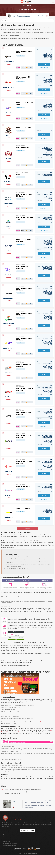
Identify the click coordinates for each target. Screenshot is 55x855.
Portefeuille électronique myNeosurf (21, 732)
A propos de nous (7, 839)
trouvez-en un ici (9, 594)
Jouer (43, 64)
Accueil (23, 5)
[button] (27, 789)
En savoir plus (27, 528)
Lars (13, 15)
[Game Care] (17, 849)
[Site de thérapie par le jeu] (37, 849)
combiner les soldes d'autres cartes (41, 721)
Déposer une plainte (7, 834)
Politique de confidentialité (9, 845)
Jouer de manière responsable (10, 843)
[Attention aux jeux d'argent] (31, 849)
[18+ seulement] (24, 849)
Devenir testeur (6, 837)
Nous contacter (6, 841)
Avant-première (43, 67)
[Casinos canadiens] (25, 2)
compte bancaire (33, 735)
